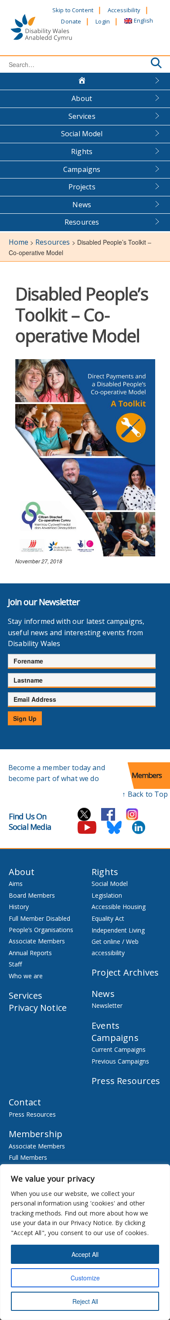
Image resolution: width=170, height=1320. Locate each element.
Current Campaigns (119, 1049)
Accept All (85, 1254)
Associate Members (37, 941)
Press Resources (126, 1081)
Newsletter (107, 1005)
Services (81, 116)
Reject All (85, 1301)
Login (102, 21)
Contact (25, 1102)
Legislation (107, 895)
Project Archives (125, 972)
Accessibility (124, 10)
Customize (85, 1277)
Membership (36, 1134)
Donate (71, 21)
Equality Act (108, 918)
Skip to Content (72, 10)
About (81, 98)
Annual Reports (30, 953)
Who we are (26, 976)
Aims (16, 883)
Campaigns (81, 169)
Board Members (32, 895)
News (81, 204)
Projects (81, 187)
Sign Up (25, 718)
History (19, 906)
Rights (81, 151)
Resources (82, 222)
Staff (15, 964)
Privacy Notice (38, 1008)
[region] (85, 1242)
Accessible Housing (119, 906)
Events (105, 1025)
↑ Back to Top (145, 794)
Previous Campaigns (120, 1061)
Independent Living (118, 930)
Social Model (82, 133)
